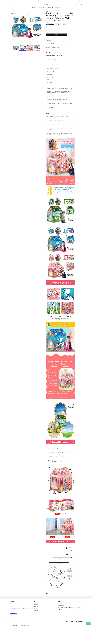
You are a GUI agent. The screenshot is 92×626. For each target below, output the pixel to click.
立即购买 (56, 34)
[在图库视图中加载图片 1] (15, 48)
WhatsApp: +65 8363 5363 (15, 606)
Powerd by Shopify (17, 625)
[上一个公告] (32, 1)
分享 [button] (48, 593)
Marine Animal (50, 24)
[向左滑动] (11, 48)
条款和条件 (36, 610)
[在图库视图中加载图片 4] (36, 48)
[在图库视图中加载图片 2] (22, 48)
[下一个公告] (60, 1)
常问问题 (35, 608)
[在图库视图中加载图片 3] (29, 48)
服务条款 (28, 625)
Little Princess (57, 24)
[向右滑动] (41, 48)
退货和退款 (36, 606)
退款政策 (22, 625)
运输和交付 (36, 604)
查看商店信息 (49, 40)
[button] (11, 4)
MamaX (14, 625)
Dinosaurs (65, 24)
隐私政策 (25, 625)
